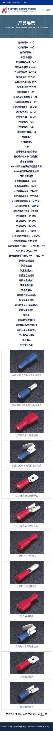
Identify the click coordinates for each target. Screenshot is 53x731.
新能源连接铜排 (26, 275)
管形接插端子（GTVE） (26, 67)
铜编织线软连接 (26, 260)
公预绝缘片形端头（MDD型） (26, 206)
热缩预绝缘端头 (26, 310)
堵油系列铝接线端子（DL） (26, 97)
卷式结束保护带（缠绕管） (26, 156)
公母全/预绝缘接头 (26, 320)
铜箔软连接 (26, 265)
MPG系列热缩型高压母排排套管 (26, 166)
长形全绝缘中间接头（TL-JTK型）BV (26, 255)
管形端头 (26, 340)
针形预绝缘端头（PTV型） (26, 196)
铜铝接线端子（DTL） (26, 112)
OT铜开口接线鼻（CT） (26, 82)
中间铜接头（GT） (26, 122)
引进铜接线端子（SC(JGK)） (26, 107)
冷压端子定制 (26, 285)
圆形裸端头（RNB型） (26, 221)
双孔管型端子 (26, 176)
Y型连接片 (27, 136)
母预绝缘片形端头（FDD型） (26, 211)
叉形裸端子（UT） (26, 47)
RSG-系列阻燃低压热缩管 (26, 171)
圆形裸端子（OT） (26, 42)
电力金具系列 (26, 345)
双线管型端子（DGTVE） (26, 72)
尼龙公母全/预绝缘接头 (26, 325)
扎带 (26, 146)
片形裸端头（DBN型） (26, 226)
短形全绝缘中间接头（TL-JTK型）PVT (26, 246)
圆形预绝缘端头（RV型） (26, 186)
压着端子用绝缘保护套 (26, 151)
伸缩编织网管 (26, 161)
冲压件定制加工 (26, 280)
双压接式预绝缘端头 (26, 295)
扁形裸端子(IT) (26, 52)
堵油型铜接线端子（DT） (27, 102)
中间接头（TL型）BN (26, 250)
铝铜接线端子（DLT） (26, 117)
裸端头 (26, 315)
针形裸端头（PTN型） (26, 231)
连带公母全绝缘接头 (26, 330)
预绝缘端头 (26, 290)
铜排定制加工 (26, 270)
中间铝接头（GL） (26, 127)
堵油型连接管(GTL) (26, 132)
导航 (48, 10)
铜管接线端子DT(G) (26, 87)
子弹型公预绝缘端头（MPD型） (26, 201)
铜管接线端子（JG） (26, 92)
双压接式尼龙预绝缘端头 (26, 305)
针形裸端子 (26, 57)
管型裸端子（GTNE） (26, 77)
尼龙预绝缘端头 (26, 300)
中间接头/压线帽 (26, 335)
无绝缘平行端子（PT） (26, 62)
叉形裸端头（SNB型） (26, 216)
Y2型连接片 (26, 141)
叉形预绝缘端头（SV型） (27, 181)
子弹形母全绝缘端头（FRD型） (26, 236)
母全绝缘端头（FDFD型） (26, 241)
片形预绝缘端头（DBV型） (26, 191)
